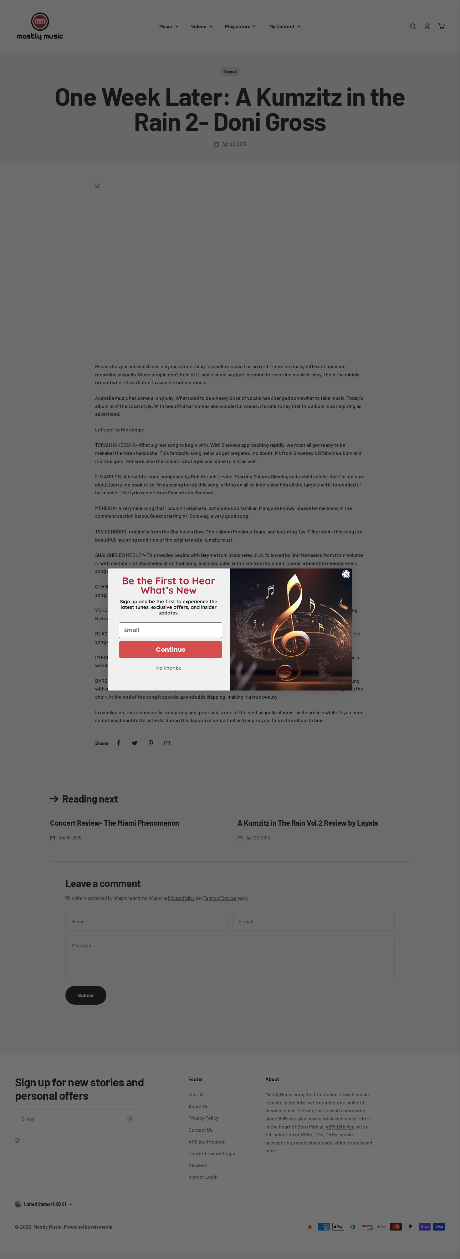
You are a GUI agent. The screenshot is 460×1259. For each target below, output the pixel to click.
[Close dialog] (346, 574)
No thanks (168, 668)
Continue (171, 649)
